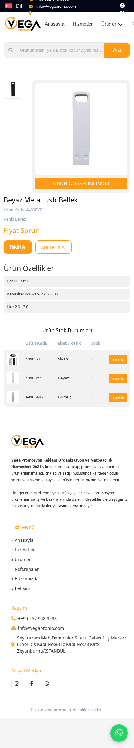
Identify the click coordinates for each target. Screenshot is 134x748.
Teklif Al (17, 247)
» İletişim (20, 588)
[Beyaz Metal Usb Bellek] (13, 378)
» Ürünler (21, 559)
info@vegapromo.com (56, 6)
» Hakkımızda (25, 579)
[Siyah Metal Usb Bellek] (13, 359)
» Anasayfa (22, 540)
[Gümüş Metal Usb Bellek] (13, 397)
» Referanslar (25, 569)
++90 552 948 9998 (37, 618)
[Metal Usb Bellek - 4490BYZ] (13, 89)
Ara (117, 50)
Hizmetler (83, 23)
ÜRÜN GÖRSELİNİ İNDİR (81, 183)
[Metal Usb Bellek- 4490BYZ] (81, 129)
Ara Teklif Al (53, 247)
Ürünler (108, 23)
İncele (118, 359)
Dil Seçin (22, 7)
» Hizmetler (23, 550)
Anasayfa (54, 23)
